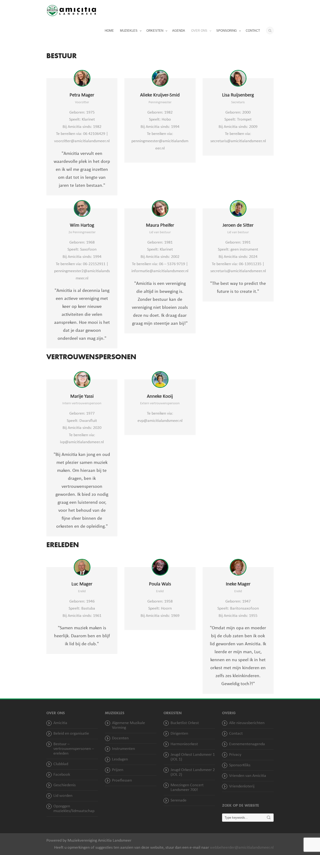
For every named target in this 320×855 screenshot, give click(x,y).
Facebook (61, 774)
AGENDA (178, 30)
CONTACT (253, 30)
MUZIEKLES (129, 30)
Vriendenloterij (241, 786)
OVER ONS (199, 30)
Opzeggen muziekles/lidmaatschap (73, 808)
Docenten (120, 738)
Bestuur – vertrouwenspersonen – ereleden (73, 749)
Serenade (178, 800)
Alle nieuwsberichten (246, 723)
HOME (109, 30)
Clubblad (60, 764)
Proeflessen (122, 780)
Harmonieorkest (184, 744)
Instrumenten (123, 749)
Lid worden (62, 796)
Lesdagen (120, 759)
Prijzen (117, 770)
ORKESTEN (154, 30)
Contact (236, 733)
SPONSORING (226, 30)
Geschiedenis (64, 785)
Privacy (235, 754)
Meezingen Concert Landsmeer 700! (187, 787)
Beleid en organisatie (71, 733)
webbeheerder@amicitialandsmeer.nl (242, 847)
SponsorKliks (239, 765)
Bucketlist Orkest (185, 723)
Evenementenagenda (247, 744)
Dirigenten (179, 733)
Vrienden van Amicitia (247, 776)
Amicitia (60, 723)
